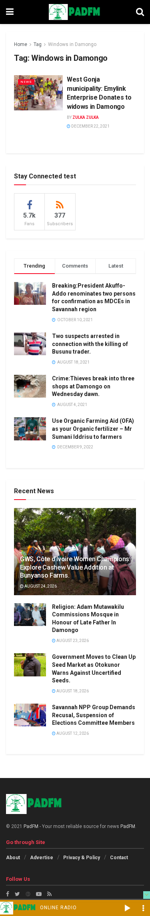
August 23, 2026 (72, 640)
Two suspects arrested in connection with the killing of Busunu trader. (90, 344)
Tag (38, 44)
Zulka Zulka (85, 117)
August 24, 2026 (40, 586)
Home (20, 44)
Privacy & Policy (81, 857)
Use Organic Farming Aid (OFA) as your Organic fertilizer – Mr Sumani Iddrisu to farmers (93, 429)
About (13, 857)
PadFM (31, 826)
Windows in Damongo (72, 44)
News (26, 82)
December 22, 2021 (90, 126)
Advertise (41, 857)
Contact (119, 857)
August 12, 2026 (72, 733)
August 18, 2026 (72, 691)
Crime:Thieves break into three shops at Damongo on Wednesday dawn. (93, 386)
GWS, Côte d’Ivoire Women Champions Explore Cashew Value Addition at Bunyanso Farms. (74, 567)
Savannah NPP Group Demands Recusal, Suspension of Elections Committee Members (93, 715)
